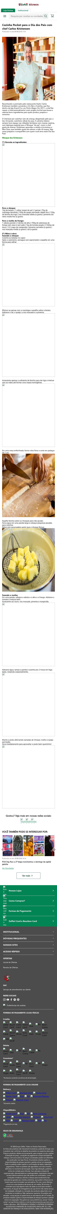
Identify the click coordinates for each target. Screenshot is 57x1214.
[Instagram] (4, 999)
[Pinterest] (18, 999)
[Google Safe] (8, 1135)
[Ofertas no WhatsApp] (7, 982)
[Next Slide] (54, 849)
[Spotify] (15, 999)
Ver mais (26, 875)
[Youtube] (8, 999)
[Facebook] (11, 999)
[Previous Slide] (2, 849)
